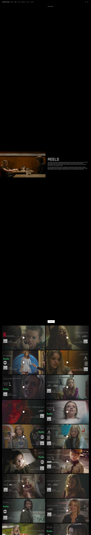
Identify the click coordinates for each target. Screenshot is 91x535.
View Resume (51, 321)
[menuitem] (11, 2)
